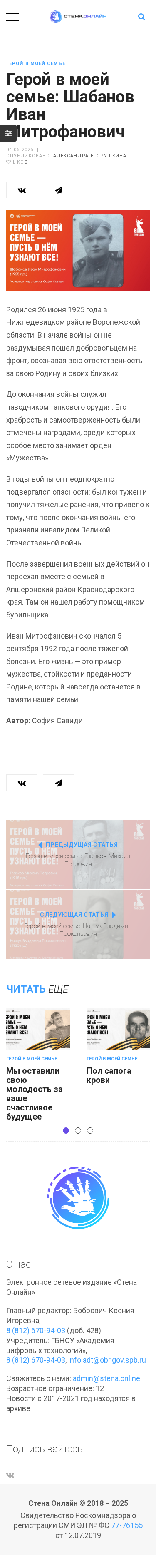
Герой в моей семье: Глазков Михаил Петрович (78, 860)
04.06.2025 (19, 149)
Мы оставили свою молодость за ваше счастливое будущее (34, 1094)
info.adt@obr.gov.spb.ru (107, 1360)
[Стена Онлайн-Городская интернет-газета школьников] (78, 16)
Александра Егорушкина (89, 156)
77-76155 (127, 1525)
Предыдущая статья (82, 844)
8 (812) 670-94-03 (35, 1330)
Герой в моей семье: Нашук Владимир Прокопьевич (78, 930)
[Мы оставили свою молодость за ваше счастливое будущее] (38, 1029)
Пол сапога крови (109, 1075)
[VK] (10, 1474)
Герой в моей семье (35, 63)
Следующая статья (74, 914)
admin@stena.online (106, 1378)
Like (19, 162)
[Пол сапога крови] (118, 1029)
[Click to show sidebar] (8, 133)
